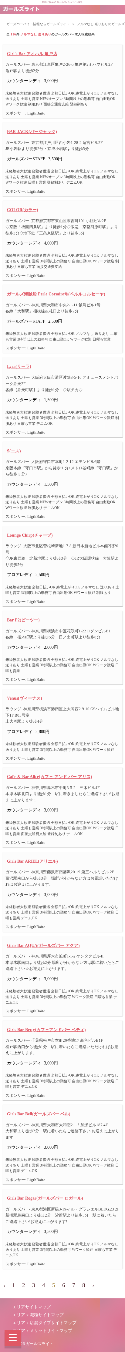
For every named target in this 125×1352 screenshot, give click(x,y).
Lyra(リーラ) (19, 366)
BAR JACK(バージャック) (32, 131)
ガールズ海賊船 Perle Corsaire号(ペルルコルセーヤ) (56, 293)
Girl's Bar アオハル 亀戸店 (32, 53)
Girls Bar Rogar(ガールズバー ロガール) (45, 1198)
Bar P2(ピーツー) (23, 620)
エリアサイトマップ (31, 1307)
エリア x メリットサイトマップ (42, 1330)
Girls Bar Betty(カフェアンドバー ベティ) (46, 1029)
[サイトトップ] (21, 9)
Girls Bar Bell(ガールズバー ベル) (38, 1113)
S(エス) (14, 450)
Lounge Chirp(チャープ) (30, 535)
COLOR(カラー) (22, 209)
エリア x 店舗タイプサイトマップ (44, 1322)
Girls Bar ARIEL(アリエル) (32, 861)
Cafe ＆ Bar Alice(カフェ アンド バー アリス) (49, 776)
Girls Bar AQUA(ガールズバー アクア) (43, 945)
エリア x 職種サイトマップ (38, 1315)
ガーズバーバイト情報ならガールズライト (38, 24)
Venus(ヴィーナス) (24, 698)
